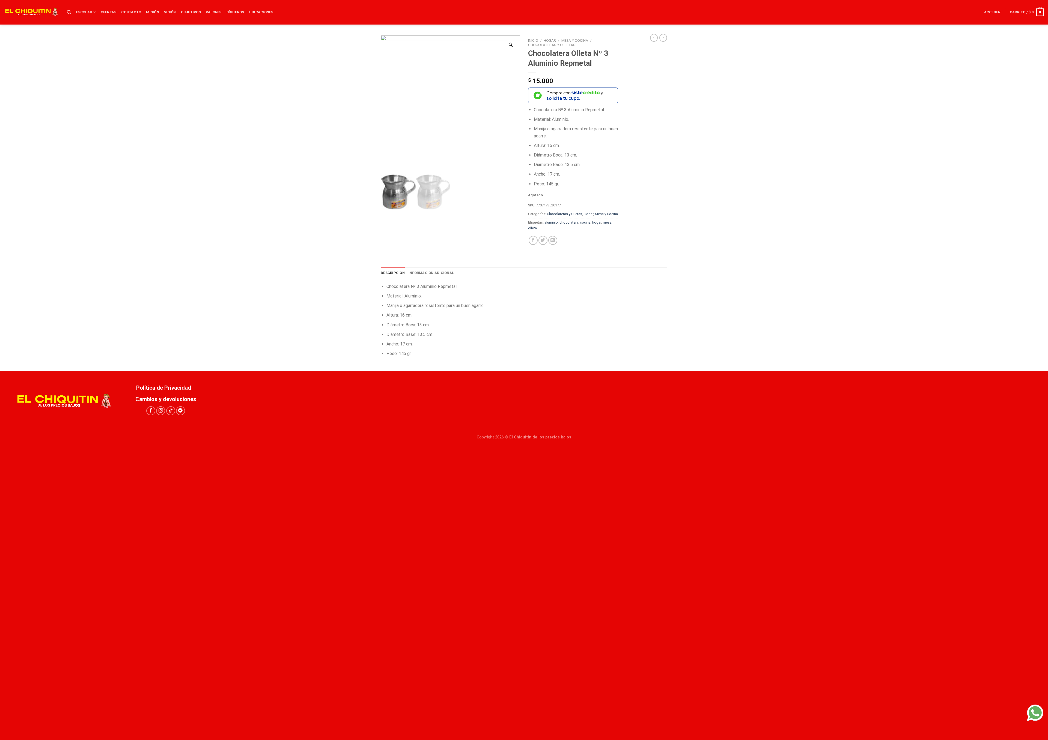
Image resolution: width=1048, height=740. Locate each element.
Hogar (550, 40)
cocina (585, 222)
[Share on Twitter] (542, 240)
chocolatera (568, 222)
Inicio (533, 40)
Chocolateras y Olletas (551, 45)
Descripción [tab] (393, 273)
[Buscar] (69, 12)
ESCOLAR (84, 12)
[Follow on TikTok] (170, 410)
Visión (170, 12)
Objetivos (191, 12)
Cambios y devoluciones (165, 399)
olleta (532, 228)
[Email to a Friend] (552, 240)
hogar (596, 222)
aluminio (551, 222)
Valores (214, 12)
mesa (607, 222)
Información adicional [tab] (431, 273)
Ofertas (109, 12)
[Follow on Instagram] (160, 410)
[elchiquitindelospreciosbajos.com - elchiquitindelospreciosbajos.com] (31, 12)
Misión (152, 12)
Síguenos (235, 12)
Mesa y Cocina (574, 40)
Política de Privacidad (165, 387)
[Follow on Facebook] (150, 410)
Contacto (131, 12)
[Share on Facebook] (533, 240)
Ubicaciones (261, 12)
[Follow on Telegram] (180, 410)
